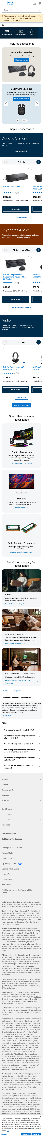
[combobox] (21, 10)
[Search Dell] (38, 9)
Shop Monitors (20, 508)
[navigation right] (38, 162)
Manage (4, 1134)
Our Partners (6, 820)
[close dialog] (40, 16)
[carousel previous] (6, 103)
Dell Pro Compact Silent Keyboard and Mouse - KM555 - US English (15, 277)
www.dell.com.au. (29, 906)
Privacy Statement (9, 858)
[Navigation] (3, 3)
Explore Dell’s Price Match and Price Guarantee (17, 681)
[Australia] (3, 25)
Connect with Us (8, 790)
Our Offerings (7, 809)
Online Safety (7, 879)
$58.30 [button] (6, 287)
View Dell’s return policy (13, 604)
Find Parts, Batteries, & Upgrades (20, 552)
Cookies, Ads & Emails (10, 869)
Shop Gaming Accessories (20, 463)
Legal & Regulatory (9, 874)
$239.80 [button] (7, 197)
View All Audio (22, 398)
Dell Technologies (9, 834)
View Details (15, 209)
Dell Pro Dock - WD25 (11, 187)
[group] (21, 104)
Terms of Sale (7, 853)
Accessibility (6, 885)
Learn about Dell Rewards (14, 643)
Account (5, 780)
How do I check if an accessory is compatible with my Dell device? (19, 737)
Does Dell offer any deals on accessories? (18, 744)
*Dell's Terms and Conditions (12, 902)
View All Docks (21, 217)
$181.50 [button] (7, 377)
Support (5, 785)
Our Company (7, 814)
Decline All (26, 1134)
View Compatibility (21, 151)
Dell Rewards (16, 1089)
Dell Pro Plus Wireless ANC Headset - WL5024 (13, 368)
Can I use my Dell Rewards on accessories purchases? (18, 767)
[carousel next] (37, 103)
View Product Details (21, 99)
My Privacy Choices (9, 864)
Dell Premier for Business (12, 839)
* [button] (26, 600)
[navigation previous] (4, 162)
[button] (34, 3)
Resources (6, 825)
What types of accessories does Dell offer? (19, 730)
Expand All (5, 691)
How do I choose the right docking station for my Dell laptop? (19, 759)
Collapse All (17, 691)
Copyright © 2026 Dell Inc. (12, 848)
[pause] (17, 120)
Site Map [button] (5, 795)
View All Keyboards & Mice (21, 307)
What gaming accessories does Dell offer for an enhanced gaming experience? (19, 751)
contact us (37, 997)
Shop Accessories (21, 60)
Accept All (36, 1134)
